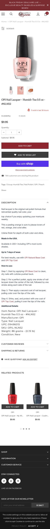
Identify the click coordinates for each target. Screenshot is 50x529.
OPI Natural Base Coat (34, 257)
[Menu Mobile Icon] (3, 14)
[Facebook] (3, 480)
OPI (12, 412)
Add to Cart (12, 407)
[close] (47, 5)
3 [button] (26, 429)
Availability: (6, 116)
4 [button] (29, 429)
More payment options (25, 170)
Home (4, 22)
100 (6, 176)
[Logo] (24, 14)
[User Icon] (38, 14)
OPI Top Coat (11, 260)
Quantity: (5, 127)
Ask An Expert (30, 359)
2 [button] (23, 429)
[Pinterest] (18, 480)
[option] (25, 58)
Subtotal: (5, 138)
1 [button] (21, 429)
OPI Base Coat (31, 271)
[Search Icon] (11, 14)
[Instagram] (10, 480)
